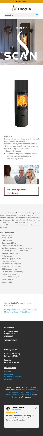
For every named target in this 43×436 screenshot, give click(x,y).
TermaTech (32, 309)
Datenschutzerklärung (13, 376)
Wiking (22, 312)
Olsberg (7, 309)
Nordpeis (14, 312)
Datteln (28, 392)
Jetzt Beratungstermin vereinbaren (16, 191)
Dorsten (15, 397)
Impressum (8, 374)
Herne (22, 392)
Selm (32, 394)
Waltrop (21, 394)
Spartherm (16, 309)
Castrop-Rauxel (13, 392)
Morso (6, 312)
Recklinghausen (32, 390)
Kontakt (7, 372)
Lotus (24, 309)
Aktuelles (8, 379)
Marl (23, 390)
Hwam (28, 312)
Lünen (27, 394)
